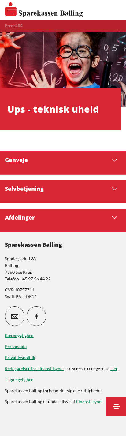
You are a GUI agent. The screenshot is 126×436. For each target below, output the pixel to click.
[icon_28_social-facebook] (36, 316)
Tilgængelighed (19, 379)
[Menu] (116, 406)
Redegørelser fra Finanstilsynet (34, 368)
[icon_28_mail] (14, 316)
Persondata (16, 346)
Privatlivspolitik (20, 357)
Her (113, 368)
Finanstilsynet (89, 401)
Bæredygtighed (19, 335)
